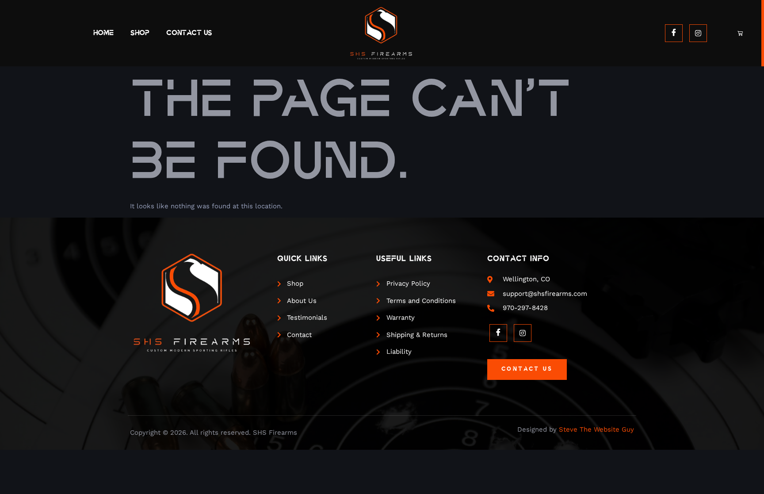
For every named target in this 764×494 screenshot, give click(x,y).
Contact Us (189, 33)
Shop (139, 33)
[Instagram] (698, 33)
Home (103, 33)
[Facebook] (674, 33)
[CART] (741, 33)
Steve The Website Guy (596, 429)
